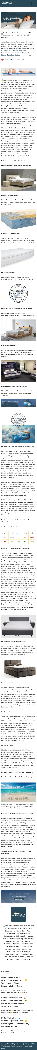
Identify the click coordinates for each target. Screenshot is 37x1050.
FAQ (32, 1044)
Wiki (2, 1046)
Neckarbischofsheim (7, 53)
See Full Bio (24, 959)
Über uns (7, 1046)
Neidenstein (22, 50)
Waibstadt (7, 50)
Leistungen (27, 1044)
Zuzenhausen (14, 50)
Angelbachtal (26, 53)
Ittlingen (3, 55)
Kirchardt (17, 55)
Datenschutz (27, 1046)
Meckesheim (10, 55)
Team (13, 1046)
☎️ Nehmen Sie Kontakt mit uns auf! (12, 60)
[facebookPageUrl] (18, 963)
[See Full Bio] (29, 959)
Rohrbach (25, 867)
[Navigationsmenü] (33, 3)
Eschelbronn (18, 53)
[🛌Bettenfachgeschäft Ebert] (6, 3)
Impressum (19, 1046)
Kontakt (3, 1048)
